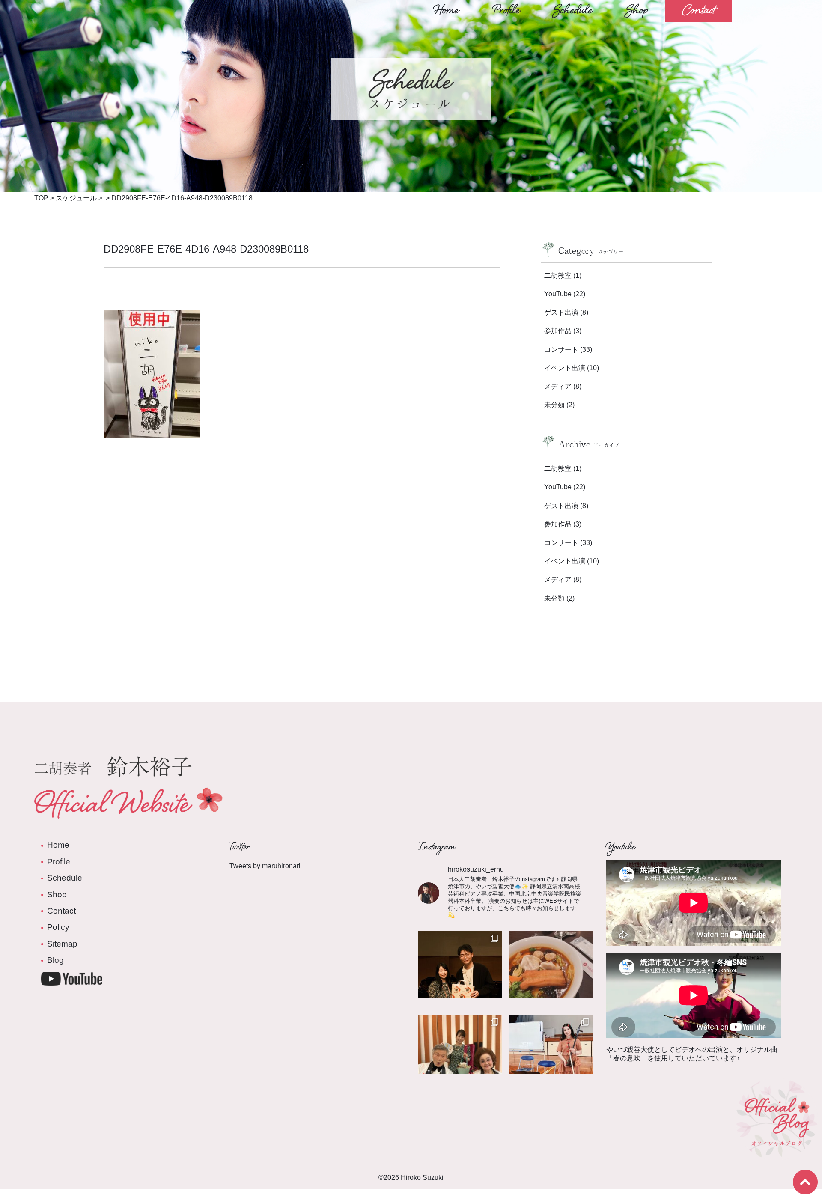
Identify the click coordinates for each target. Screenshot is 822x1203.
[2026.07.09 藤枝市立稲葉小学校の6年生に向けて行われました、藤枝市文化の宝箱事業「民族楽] (551, 1057)
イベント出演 (564, 368)
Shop (637, 11)
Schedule (573, 11)
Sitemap (62, 943)
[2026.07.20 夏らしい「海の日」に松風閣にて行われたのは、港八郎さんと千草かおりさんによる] (460, 1057)
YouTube (558, 294)
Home (446, 11)
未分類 (554, 404)
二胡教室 (558, 275)
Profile (506, 11)
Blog (55, 960)
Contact (698, 11)
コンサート (561, 349)
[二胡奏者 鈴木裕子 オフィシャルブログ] (777, 1154)
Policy (58, 927)
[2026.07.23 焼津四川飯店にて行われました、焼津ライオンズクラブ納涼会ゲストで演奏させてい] (551, 973)
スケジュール (76, 198)
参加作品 (558, 330)
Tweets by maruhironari (265, 865)
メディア (558, 386)
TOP (41, 198)
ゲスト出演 (561, 312)
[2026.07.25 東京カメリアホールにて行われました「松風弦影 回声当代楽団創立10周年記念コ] (460, 973)
